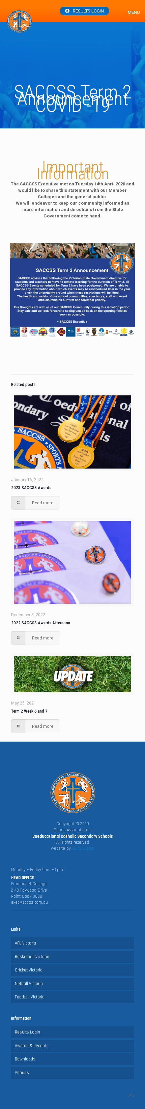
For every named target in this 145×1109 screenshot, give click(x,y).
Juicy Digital (83, 848)
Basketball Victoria (32, 956)
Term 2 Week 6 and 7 (29, 711)
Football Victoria (30, 997)
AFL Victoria (25, 943)
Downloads (25, 1059)
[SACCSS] (19, 21)
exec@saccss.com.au (29, 902)
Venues (22, 1072)
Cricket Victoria (28, 970)
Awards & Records (32, 1045)
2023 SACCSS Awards (31, 487)
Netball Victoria (29, 983)
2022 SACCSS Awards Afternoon (40, 622)
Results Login (88, 10)
